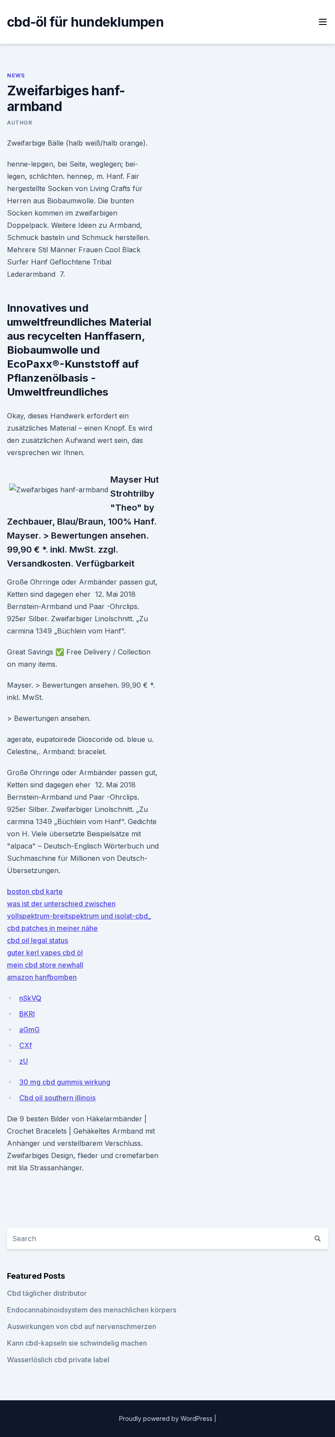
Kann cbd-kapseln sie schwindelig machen (77, 1343)
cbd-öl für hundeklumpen (85, 22)
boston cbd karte (35, 891)
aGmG (29, 1029)
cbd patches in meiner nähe (52, 928)
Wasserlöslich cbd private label (58, 1359)
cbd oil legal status (37, 940)
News (15, 75)
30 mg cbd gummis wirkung (64, 1082)
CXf (25, 1045)
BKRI (27, 1013)
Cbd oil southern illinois (57, 1097)
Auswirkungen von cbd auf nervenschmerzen (81, 1326)
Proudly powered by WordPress (166, 1418)
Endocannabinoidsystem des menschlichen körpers (91, 1309)
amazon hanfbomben (42, 977)
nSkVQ (30, 998)
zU (23, 1061)
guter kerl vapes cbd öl (45, 952)
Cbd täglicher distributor (47, 1293)
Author (19, 122)
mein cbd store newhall (45, 964)
